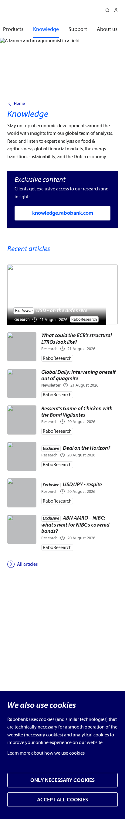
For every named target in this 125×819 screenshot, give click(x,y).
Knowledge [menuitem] (46, 29)
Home (19, 103)
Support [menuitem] (78, 29)
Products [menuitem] (13, 29)
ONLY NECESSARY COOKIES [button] (62, 780)
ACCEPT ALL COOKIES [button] (62, 800)
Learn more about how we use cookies (46, 753)
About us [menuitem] (107, 29)
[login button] (116, 11)
